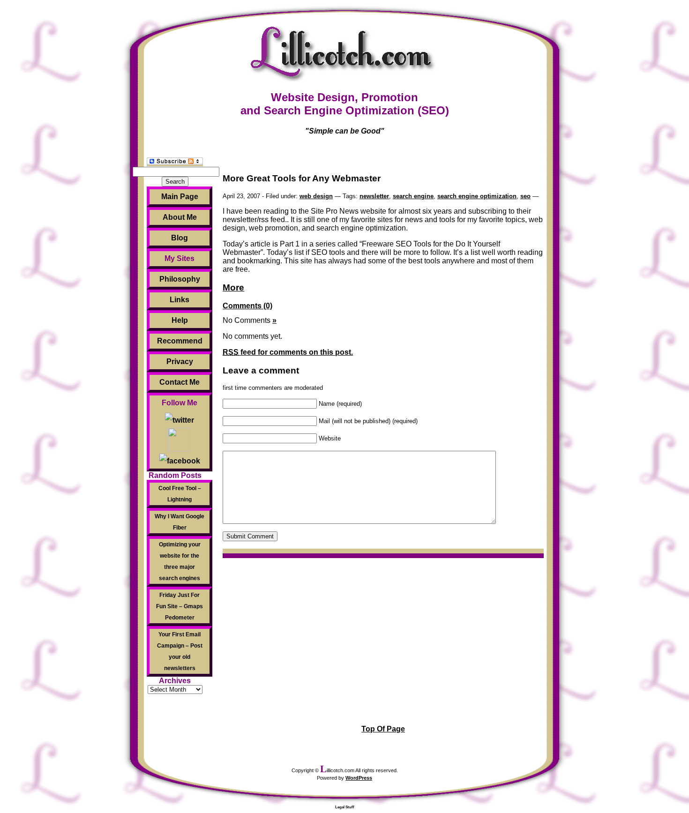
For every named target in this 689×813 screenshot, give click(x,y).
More (233, 287)
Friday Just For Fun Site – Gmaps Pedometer (179, 606)
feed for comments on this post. (288, 352)
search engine (413, 196)
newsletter (374, 196)
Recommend (179, 341)
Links (179, 300)
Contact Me (179, 382)
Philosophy (179, 279)
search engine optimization (477, 196)
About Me (180, 217)
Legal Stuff (344, 807)
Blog (179, 238)
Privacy (179, 361)
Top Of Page (383, 729)
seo (525, 196)
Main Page (179, 197)
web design (316, 196)
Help (180, 320)
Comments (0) (247, 306)
